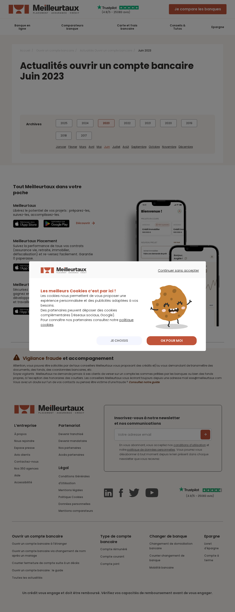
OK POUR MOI (172, 340)
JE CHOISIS (119, 340)
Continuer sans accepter (176, 274)
